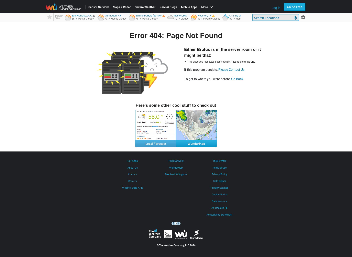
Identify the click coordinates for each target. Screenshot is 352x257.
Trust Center (219, 161)
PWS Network (176, 161)
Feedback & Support (176, 174)
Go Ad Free (294, 7)
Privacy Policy (219, 174)
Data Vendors (219, 201)
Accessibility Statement (219, 214)
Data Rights (219, 181)
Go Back (237, 79)
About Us (133, 167)
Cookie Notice (219, 194)
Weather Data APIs (132, 187)
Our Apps (133, 161)
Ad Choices (217, 208)
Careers (132, 181)
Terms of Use (219, 167)
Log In (276, 8)
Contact (132, 174)
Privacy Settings (219, 187)
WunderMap (176, 167)
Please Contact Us (231, 70)
